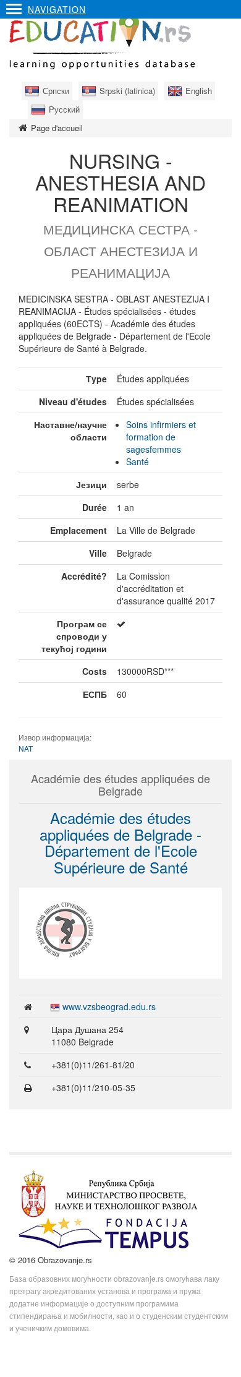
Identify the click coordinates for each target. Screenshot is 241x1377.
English (198, 91)
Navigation (57, 9)
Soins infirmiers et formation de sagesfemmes (161, 436)
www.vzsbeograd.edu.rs (109, 1006)
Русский (64, 109)
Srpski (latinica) (127, 91)
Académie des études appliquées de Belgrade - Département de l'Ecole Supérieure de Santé (120, 842)
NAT (26, 748)
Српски (56, 91)
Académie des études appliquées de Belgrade (120, 784)
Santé (137, 461)
